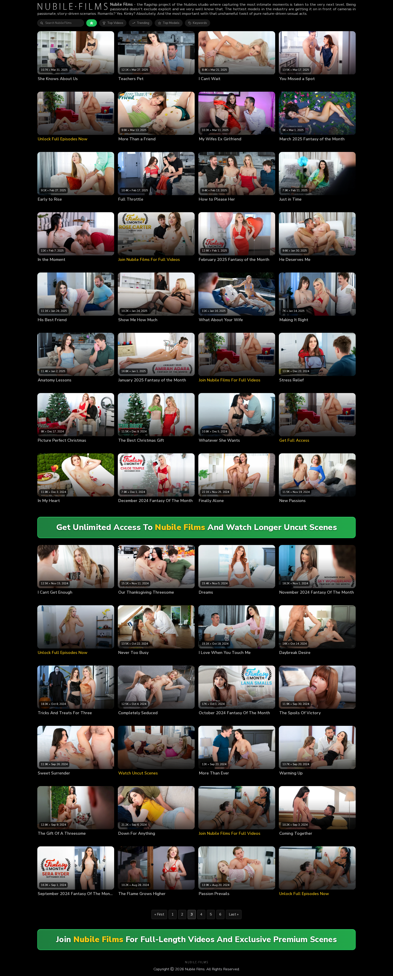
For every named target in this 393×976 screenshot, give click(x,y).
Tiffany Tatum (221, 327)
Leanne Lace (127, 327)
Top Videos (115, 23)
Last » (234, 914)
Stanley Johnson (146, 721)
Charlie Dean (309, 146)
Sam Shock (268, 207)
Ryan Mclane (67, 448)
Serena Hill (287, 388)
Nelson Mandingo (152, 388)
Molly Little (146, 448)
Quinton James (166, 448)
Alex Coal (125, 207)
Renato (81, 86)
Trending (143, 23)
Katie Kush (310, 781)
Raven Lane (207, 448)
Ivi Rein (43, 86)
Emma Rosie (207, 86)
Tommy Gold (66, 600)
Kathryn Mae (127, 448)
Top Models (171, 23)
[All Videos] (91, 23)
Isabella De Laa (290, 508)
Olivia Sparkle (48, 508)
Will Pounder (329, 781)
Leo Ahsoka (311, 508)
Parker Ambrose (229, 86)
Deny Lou (223, 508)
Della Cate (126, 146)
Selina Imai (143, 146)
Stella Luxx (207, 600)
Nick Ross (67, 508)
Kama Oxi (44, 841)
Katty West (287, 841)
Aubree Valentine (292, 86)
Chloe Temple (289, 327)
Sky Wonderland (291, 600)
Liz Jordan (206, 207)
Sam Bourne (81, 841)
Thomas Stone (65, 207)
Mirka (122, 901)
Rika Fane (125, 721)
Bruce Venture (148, 841)
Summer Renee (129, 86)
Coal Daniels (66, 327)
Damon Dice (170, 207)
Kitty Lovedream (290, 721)
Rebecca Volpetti (62, 86)
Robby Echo (329, 327)
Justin (132, 901)
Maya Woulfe (143, 600)
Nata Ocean (46, 600)
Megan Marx (46, 327)
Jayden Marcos (317, 86)
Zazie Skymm (229, 146)
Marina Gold (62, 841)
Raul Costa (330, 508)
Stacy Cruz (206, 508)
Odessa (43, 267)
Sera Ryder (46, 901)
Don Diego (304, 841)
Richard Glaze (152, 86)
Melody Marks (209, 267)
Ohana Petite (288, 146)
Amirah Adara (209, 146)
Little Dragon (47, 448)
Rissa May (45, 388)
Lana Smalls (310, 327)
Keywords (200, 23)
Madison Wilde (209, 781)
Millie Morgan (224, 207)
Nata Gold (45, 207)
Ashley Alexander (51, 721)
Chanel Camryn (49, 781)
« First (159, 914)
